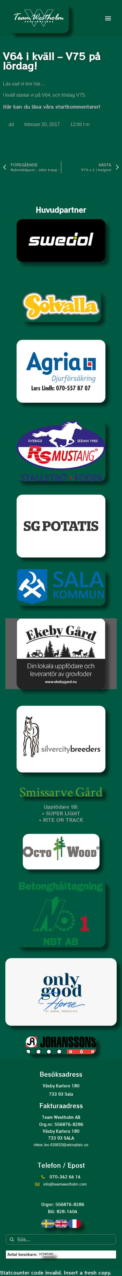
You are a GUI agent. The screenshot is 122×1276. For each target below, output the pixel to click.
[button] (108, 18)
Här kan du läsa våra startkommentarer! (51, 106)
